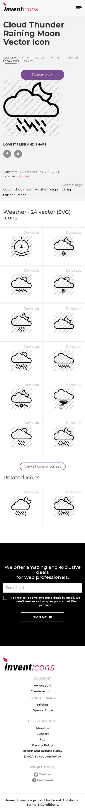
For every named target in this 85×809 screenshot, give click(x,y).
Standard (23, 176)
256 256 (11, 61)
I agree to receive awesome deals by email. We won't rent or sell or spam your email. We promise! (45, 601)
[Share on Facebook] (7, 154)
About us (42, 728)
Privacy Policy (42, 745)
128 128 (72, 57)
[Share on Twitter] (18, 154)
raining (66, 189)
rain (29, 189)
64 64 (56, 57)
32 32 (40, 57)
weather (41, 189)
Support (42, 733)
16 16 (25, 57)
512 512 (29, 61)
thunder (9, 195)
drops (54, 189)
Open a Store (42, 710)
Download (31, 233)
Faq (43, 739)
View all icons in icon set (42, 466)
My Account (42, 685)
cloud (7, 189)
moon (22, 195)
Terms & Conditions (42, 805)
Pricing (42, 704)
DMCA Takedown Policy (42, 756)
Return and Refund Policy (42, 750)
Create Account (42, 691)
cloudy (19, 189)
